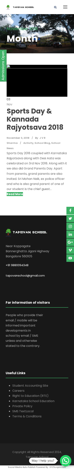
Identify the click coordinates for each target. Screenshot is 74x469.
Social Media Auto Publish (21, 467)
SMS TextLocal (23, 411)
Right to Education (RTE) (30, 396)
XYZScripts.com (58, 467)
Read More (15, 194)
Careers (18, 391)
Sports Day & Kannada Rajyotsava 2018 (35, 119)
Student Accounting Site (30, 385)
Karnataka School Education (33, 401)
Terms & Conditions (27, 416)
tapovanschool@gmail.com (25, 275)
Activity (28, 143)
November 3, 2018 (18, 138)
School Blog (42, 143)
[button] (65, 460)
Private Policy (22, 406)
